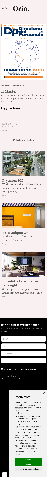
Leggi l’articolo (10, 108)
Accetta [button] (28, 460)
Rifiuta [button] (28, 464)
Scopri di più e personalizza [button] (28, 469)
